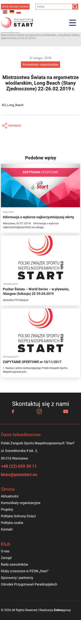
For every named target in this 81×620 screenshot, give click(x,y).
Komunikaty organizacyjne (40, 64)
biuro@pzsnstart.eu (19, 474)
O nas (5, 551)
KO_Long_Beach (13, 105)
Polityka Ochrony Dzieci (18, 516)
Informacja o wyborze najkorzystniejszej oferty (38, 217)
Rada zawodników (14, 564)
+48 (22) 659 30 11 (19, 466)
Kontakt (7, 529)
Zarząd (6, 558)
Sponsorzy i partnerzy (17, 578)
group (62, 610)
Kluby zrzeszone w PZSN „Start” (25, 571)
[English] (5, 11)
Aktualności (9, 496)
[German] (12, 11)
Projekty (7, 509)
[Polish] (18, 11)
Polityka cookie (12, 523)
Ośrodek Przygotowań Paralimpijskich (29, 584)
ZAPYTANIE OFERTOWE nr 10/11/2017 (32, 362)
